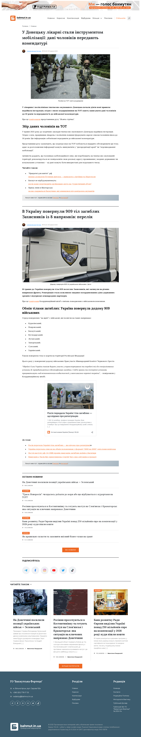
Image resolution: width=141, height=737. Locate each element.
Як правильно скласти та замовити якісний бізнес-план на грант (57, 536)
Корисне (61, 18)
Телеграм (55, 198)
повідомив (34, 301)
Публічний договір (120, 703)
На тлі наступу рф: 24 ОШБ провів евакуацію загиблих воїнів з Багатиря (62, 453)
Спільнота (120, 18)
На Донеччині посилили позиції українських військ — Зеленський (58, 482)
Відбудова (86, 18)
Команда (116, 688)
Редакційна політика (121, 696)
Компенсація (73, 18)
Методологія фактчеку (121, 699)
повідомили (34, 119)
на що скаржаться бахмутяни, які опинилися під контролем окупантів (61, 191)
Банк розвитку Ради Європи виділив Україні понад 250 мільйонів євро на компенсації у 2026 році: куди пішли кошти (69, 523)
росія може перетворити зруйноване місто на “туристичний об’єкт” (60, 184)
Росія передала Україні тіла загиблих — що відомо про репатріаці (59, 445)
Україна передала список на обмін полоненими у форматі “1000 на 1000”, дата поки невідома (72, 449)
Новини (51, 18)
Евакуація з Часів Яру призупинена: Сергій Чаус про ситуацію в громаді (62, 457)
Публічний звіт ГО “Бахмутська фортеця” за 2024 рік (121, 709)
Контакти (116, 692)
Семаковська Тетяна (34, 51)
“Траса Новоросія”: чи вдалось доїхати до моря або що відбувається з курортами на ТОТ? (67, 496)
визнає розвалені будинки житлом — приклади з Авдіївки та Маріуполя (62, 176)
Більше (96, 18)
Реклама (108, 18)
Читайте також (20, 584)
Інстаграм (64, 198)
